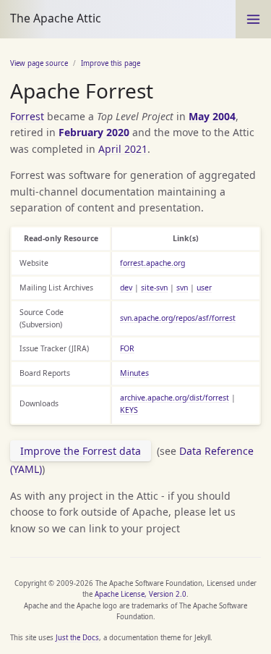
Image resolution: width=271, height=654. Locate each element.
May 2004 (212, 116)
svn (182, 287)
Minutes (134, 373)
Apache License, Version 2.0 (140, 594)
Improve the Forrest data (80, 451)
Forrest (27, 116)
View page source (39, 63)
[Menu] (253, 19)
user (204, 287)
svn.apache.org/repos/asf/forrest (178, 318)
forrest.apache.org (152, 263)
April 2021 (122, 149)
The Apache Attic (55, 18)
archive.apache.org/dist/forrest (174, 398)
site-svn (154, 287)
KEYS (129, 410)
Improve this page (110, 63)
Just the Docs (77, 637)
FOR (127, 348)
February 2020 (94, 132)
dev (126, 287)
